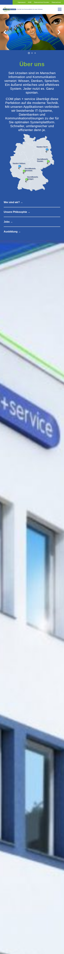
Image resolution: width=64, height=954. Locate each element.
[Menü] (60, 9)
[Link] (23, 9)
